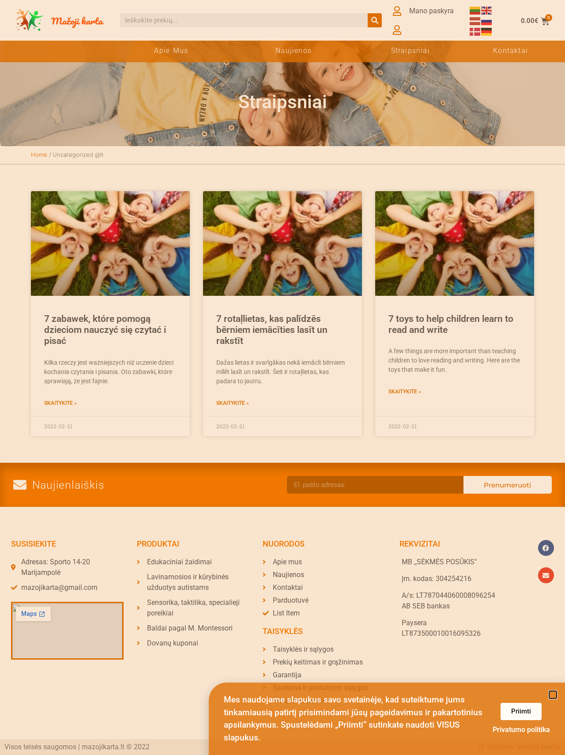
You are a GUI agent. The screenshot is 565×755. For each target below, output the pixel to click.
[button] (553, 694)
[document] (282, 377)
